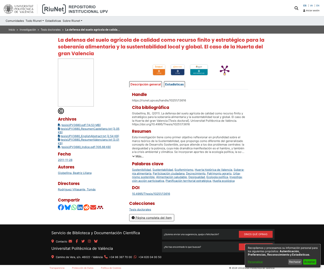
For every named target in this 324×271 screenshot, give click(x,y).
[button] (296, 8)
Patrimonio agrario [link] (219, 173)
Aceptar (309, 261)
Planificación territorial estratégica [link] (188, 181)
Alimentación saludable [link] (171, 177)
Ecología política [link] (217, 177)
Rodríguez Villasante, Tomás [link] (77, 189)
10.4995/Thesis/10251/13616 (151, 194)
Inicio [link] (12, 29)
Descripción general (145, 84)
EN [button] (317, 5)
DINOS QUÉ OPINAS (255, 234)
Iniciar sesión (312, 10)
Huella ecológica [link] (224, 181)
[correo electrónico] (70, 241)
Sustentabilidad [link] (162, 169)
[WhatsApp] (74, 207)
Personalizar (255, 261)
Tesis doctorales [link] (51, 29)
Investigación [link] (28, 29)
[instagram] (89, 241)
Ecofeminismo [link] (184, 169)
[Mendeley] (100, 207)
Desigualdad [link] (196, 177)
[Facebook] (61, 207)
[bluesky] (96, 241)
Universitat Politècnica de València (82, 248)
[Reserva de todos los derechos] (61, 110)
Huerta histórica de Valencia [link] (213, 169)
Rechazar (295, 261)
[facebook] (77, 241)
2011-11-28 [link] (65, 160)
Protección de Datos (82, 267)
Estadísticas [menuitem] (53, 21)
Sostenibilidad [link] (141, 169)
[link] (140, 209)
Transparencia (57, 267)
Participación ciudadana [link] (168, 173)
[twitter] (83, 241)
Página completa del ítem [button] (153, 218)
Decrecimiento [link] (196, 173)
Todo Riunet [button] (34, 21)
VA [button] (311, 5)
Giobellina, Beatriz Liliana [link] (75, 173)
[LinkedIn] (80, 207)
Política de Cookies (111, 267)
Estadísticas (174, 84)
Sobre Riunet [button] (71, 21)
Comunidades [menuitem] (15, 21)
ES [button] (304, 5)
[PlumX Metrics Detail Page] (224, 70)
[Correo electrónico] (93, 207)
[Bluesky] (68, 207)
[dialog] (282, 255)
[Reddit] (86, 207)
